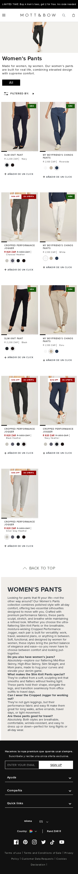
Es (41, 821)
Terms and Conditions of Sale (43, 853)
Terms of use (13, 853)
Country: (22, 831)
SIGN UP (56, 765)
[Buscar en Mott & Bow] (64, 15)
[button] (4, 15)
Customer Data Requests (38, 859)
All (11, 82)
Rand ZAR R (54, 831)
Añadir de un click (20, 174)
